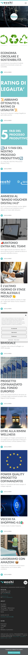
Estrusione (3, 624)
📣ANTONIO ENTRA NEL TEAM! (13, 245)
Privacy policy (16, 339)
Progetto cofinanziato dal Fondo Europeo (11, 386)
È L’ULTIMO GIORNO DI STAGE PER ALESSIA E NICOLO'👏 (13, 291)
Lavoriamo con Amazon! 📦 (13, 561)
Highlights (3, 606)
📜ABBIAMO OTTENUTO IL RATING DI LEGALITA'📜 (10, 105)
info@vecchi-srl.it (4, 596)
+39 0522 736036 (6, 593)
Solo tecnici (14, 332)
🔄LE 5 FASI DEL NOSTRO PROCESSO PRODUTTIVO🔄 (12, 153)
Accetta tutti (14, 328)
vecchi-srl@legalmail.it (7, 597)
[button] (25, 315)
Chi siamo (3, 604)
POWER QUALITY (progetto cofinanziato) (12, 478)
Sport (2, 627)
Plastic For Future (7, 617)
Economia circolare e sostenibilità (11, 56)
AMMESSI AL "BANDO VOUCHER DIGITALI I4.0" (14, 200)
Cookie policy (10, 339)
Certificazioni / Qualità (7, 610)
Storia (2, 612)
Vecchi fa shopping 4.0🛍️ (12, 521)
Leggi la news (7, 72)
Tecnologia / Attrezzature (7, 608)
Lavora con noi (5, 615)
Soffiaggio (3, 626)
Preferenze (14, 336)
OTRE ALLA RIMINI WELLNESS (13, 433)
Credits (9, 637)
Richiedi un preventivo (7, 629)
